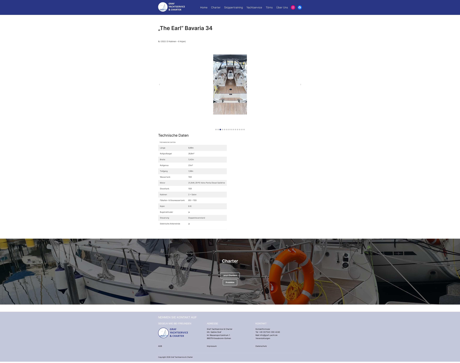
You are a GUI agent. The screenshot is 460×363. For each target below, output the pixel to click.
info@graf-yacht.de (268, 335)
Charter (216, 7)
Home (203, 7)
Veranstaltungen (263, 338)
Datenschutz (261, 346)
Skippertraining (233, 7)
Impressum (212, 346)
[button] (216, 129)
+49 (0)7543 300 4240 (269, 332)
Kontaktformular (263, 329)
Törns (269, 7)
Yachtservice (254, 7)
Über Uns (282, 7)
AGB (160, 346)
